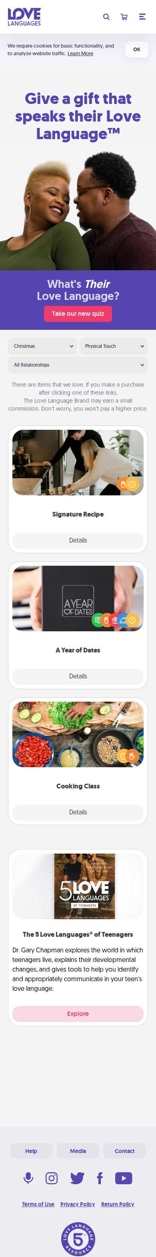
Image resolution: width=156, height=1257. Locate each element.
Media (78, 1151)
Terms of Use (38, 1204)
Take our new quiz (78, 313)
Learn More (80, 53)
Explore (78, 1014)
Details (78, 541)
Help (31, 1151)
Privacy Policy (77, 1204)
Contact (125, 1151)
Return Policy (117, 1204)
